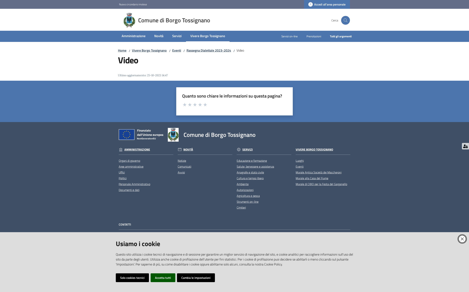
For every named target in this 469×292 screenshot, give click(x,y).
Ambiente (243, 184)
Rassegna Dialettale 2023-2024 (209, 50)
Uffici (122, 172)
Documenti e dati (129, 190)
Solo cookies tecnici (132, 278)
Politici (123, 178)
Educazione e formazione (252, 160)
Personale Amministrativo (134, 184)
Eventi (176, 50)
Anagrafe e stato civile (250, 172)
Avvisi (181, 172)
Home (122, 50)
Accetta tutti (163, 278)
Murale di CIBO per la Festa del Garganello (321, 184)
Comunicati (184, 166)
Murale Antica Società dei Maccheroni (318, 172)
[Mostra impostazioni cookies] (465, 146)
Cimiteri (241, 207)
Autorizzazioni (245, 190)
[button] (345, 20)
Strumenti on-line (247, 201)
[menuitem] (133, 36)
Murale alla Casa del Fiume (312, 178)
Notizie (182, 160)
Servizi (247, 149)
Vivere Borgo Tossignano (149, 50)
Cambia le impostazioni (196, 278)
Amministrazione (137, 149)
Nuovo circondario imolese (133, 4)
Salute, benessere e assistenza (255, 166)
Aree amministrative (131, 166)
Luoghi (300, 160)
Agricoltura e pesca (248, 196)
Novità (188, 149)
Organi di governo (129, 160)
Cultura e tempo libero (250, 178)
